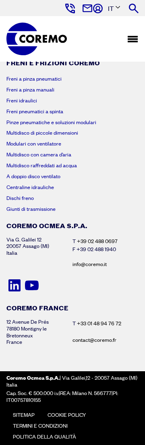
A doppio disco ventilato (33, 176)
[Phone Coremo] (69, 8)
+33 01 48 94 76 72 (99, 323)
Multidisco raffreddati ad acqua (41, 165)
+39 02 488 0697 (97, 241)
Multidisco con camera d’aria (38, 154)
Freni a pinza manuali (30, 89)
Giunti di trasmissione (31, 208)
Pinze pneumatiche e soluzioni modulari (51, 122)
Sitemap (24, 414)
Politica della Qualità (44, 436)
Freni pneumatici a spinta (34, 111)
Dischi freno (20, 198)
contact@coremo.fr (94, 339)
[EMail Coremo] (87, 8)
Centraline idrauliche (30, 187)
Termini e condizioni (40, 425)
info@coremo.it (89, 264)
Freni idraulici (21, 100)
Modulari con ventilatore (33, 143)
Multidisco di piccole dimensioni (42, 132)
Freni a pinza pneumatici (34, 78)
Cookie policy (67, 414)
